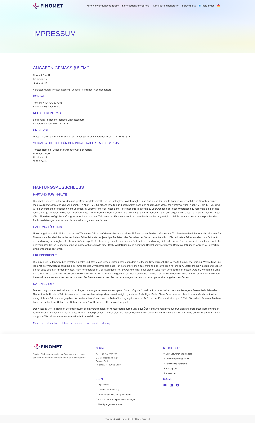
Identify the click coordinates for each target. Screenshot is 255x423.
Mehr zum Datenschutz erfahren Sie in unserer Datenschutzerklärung (71, 323)
